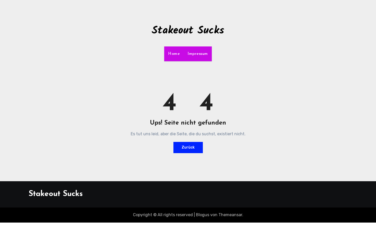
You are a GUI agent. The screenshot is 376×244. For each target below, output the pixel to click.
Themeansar (230, 214)
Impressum (197, 54)
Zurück (188, 147)
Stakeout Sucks (188, 30)
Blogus (202, 214)
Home (174, 54)
